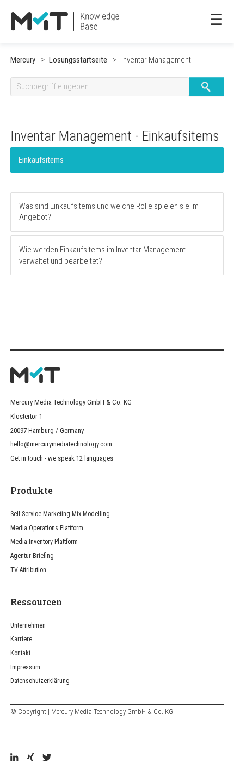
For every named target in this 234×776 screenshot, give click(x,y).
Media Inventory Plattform (44, 541)
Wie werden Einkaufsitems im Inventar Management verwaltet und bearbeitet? (102, 255)
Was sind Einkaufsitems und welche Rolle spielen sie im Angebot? (109, 211)
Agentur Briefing (32, 556)
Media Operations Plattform (46, 528)
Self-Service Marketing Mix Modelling (60, 514)
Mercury (22, 60)
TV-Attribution (28, 570)
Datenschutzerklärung (40, 681)
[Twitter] (46, 758)
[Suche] (206, 86)
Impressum (25, 667)
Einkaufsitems (41, 160)
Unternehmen (28, 625)
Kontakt (20, 653)
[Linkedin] (14, 758)
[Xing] (30, 758)
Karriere (21, 639)
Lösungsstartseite (78, 60)
